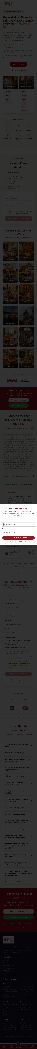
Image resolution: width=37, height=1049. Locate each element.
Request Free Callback (20, 537)
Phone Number (7, 529)
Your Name (5, 521)
